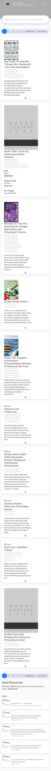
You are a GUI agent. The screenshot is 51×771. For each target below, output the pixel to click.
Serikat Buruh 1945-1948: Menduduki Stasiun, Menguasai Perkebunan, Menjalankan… (15, 460)
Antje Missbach (11, 370)
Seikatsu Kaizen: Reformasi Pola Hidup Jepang (16, 506)
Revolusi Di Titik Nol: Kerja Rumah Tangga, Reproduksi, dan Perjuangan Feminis (16, 228)
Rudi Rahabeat (11, 161)
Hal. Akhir (42, 31)
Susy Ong (9, 513)
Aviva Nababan (11, 241)
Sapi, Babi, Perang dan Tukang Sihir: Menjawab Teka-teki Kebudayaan (17, 64)
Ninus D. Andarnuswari (14, 76)
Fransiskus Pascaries (13, 554)
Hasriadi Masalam (12, 375)
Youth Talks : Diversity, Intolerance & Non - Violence (16, 154)
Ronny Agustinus (11, 421)
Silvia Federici (10, 236)
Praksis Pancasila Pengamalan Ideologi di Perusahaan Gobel (17, 637)
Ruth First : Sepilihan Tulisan (15, 548)
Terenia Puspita (11, 250)
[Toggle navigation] (43, 4)
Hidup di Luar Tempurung (11, 410)
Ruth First (9, 559)
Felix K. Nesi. (10, 306)
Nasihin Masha (11, 644)
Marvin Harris (10, 71)
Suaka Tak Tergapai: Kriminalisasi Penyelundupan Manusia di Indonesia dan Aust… (17, 362)
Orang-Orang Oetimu (16, 301)
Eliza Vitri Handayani (13, 246)
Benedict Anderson (12, 416)
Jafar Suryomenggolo (12, 470)
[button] (25, 98)
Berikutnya (30, 31)
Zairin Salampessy (12, 166)
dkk (24, 166)
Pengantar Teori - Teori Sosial (21, 703)
